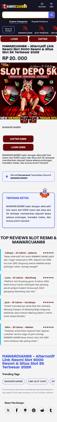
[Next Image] (54, 91)
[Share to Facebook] (16, 410)
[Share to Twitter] (8, 410)
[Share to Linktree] (25, 410)
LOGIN (14, 39)
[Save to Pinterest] (33, 410)
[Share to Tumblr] (50, 410)
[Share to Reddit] (42, 410)
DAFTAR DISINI (18, 139)
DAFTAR (42, 39)
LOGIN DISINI (18, 147)
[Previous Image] (2, 91)
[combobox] (25, 15)
